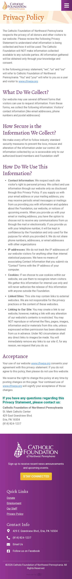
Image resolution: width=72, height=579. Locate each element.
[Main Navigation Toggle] (66, 5)
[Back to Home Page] (14, 5)
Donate (11, 498)
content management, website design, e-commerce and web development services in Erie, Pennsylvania (36, 574)
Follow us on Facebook (26, 551)
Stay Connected (36, 476)
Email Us (18, 544)
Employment (14, 503)
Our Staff (12, 508)
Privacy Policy (15, 513)
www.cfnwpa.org (28, 81)
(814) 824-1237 (22, 537)
